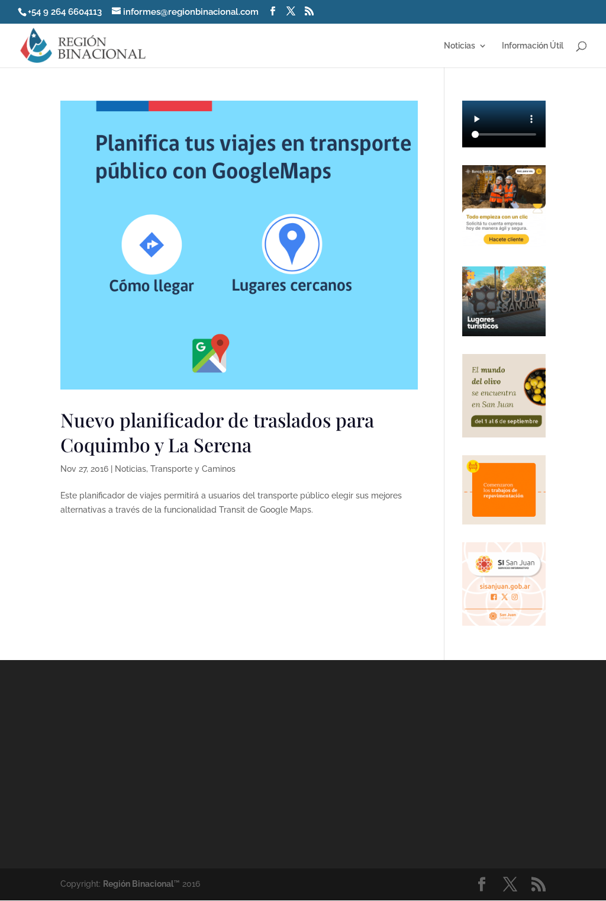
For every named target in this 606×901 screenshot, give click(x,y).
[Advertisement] (405, 763)
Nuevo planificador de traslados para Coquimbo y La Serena (217, 432)
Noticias (459, 45)
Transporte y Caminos (193, 469)
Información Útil (532, 45)
